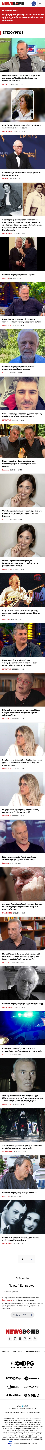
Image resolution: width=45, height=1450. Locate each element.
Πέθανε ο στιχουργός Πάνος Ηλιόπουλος (19, 1192)
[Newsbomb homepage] (13, 3)
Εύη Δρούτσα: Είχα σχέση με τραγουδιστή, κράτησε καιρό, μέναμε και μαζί (20, 810)
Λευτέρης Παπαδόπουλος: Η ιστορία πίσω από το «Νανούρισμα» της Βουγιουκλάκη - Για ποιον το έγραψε (22, 906)
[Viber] (15, 1338)
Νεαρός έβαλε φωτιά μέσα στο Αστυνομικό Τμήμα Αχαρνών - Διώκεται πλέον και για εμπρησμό (23, 17)
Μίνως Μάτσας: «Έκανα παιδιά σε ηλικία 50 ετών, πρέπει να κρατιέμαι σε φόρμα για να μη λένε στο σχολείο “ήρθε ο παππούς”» (22, 956)
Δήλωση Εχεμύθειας (33, 1351)
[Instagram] (20, 1338)
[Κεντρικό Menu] (41, 3)
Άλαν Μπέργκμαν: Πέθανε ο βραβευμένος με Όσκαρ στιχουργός (21, 173)
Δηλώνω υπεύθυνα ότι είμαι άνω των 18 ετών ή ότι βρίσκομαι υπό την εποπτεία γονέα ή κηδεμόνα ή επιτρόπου (22, 1306)
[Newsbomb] (22, 1332)
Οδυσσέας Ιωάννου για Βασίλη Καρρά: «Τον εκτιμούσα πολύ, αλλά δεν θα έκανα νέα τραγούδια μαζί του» (21, 78)
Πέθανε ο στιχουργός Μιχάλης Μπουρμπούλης (22, 1003)
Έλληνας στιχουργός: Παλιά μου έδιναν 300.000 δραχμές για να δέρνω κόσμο (19, 858)
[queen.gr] (13, 1387)
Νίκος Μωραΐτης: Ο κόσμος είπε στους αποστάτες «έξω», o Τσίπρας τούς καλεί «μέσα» (19, 463)
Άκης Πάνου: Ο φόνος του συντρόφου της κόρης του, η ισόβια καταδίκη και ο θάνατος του (21, 613)
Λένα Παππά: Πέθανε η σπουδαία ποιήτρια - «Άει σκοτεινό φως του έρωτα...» (21, 126)
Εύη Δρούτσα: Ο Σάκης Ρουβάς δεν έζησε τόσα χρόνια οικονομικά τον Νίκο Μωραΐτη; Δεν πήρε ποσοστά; (22, 762)
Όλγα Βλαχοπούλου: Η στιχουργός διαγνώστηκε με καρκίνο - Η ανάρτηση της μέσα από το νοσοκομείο (20, 563)
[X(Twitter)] (25, 1338)
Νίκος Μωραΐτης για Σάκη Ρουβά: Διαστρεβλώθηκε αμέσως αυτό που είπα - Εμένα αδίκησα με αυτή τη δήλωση (20, 662)
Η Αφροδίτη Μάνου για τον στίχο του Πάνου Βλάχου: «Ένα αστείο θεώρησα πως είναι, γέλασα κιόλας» (21, 712)
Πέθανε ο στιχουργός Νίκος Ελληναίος (18, 274)
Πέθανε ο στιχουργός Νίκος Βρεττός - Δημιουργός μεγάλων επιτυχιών (18, 367)
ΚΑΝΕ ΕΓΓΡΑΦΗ (20, 1315)
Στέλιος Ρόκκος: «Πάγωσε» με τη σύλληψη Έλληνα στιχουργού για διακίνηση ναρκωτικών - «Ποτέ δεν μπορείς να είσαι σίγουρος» (22, 1098)
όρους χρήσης (7, 1300)
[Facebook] (10, 1338)
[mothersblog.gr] (13, 1395)
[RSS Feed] (35, 1338)
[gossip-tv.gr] (13, 1378)
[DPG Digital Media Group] (22, 1365)
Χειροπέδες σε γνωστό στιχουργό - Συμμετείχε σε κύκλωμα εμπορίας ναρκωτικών (22, 1146)
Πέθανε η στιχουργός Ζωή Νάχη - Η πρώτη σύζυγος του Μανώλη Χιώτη (20, 1238)
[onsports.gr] (31, 1378)
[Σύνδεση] (34, 3)
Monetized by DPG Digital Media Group (22, 1408)
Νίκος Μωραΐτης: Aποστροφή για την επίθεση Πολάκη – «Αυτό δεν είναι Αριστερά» (22, 415)
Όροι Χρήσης (17, 1351)
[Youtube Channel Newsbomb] (30, 1338)
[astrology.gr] (31, 1387)
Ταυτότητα (5, 1351)
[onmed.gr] (31, 1395)
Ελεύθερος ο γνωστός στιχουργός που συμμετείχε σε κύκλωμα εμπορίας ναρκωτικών (22, 1049)
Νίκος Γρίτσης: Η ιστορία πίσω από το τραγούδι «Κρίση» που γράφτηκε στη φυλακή (21, 320)
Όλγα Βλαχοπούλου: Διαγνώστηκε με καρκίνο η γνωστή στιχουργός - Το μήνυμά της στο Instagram (22, 513)
